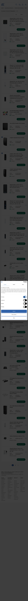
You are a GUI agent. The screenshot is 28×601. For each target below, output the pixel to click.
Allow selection (14, 314)
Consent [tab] (5, 284)
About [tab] (23, 284)
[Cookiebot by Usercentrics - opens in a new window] (21, 281)
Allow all (14, 311)
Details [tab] (14, 284)
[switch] (25, 300)
